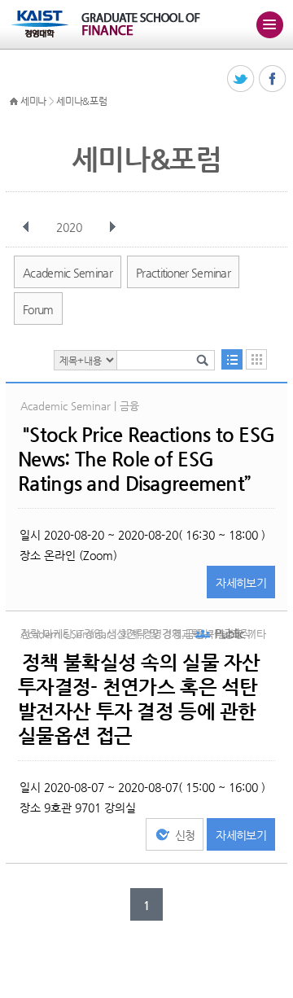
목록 (232, 359)
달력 (256, 359)
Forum (38, 309)
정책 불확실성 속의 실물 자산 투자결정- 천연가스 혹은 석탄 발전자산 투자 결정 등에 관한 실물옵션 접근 (139, 699)
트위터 (241, 79)
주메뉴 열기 (269, 24)
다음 (112, 227)
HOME (14, 102)
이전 (26, 227)
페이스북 (273, 79)
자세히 (241, 582)
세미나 (33, 101)
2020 (69, 227)
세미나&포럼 (81, 101)
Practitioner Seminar (183, 272)
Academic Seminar (67, 272)
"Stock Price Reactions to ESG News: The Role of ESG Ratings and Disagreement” (146, 459)
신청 (185, 835)
